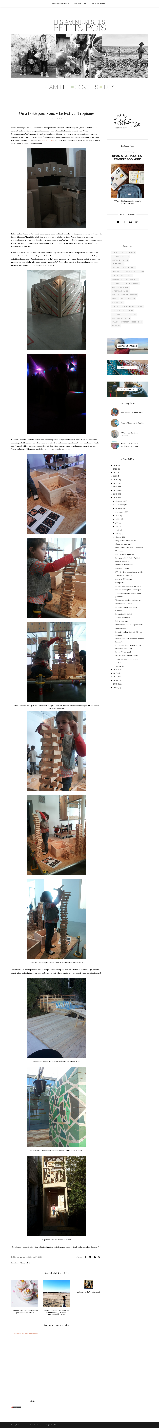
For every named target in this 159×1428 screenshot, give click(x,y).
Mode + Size (136, 322)
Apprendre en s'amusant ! (123, 268)
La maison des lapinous (122, 310)
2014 (115, 669)
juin (117, 522)
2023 (115, 469)
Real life (25, 1263)
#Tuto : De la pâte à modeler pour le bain (129, 445)
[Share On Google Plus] (100, 1257)
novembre (120, 505)
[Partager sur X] (90, 1257)
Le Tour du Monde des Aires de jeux (128, 306)
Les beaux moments (120, 256)
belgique (116, 326)
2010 (115, 684)
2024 (115, 465)
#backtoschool (128, 299)
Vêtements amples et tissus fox (128, 600)
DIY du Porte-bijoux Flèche (126, 656)
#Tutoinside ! (117, 264)
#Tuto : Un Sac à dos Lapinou (129, 434)
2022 (115, 472)
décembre (120, 501)
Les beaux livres (119, 283)
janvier (118, 666)
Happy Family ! (121, 628)
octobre (119, 508)
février (118, 537)
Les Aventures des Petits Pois (27, 1425)
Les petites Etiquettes (124, 554)
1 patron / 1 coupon (123, 575)
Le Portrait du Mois (120, 291)
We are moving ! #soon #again (128, 590)
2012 (115, 677)
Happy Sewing (128, 252)
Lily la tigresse (121, 621)
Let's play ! (134, 283)
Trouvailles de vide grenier (124, 295)
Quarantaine (117, 303)
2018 (115, 487)
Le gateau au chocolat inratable (128, 586)
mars (118, 533)
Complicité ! (120, 583)
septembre (120, 512)
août (117, 515)
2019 (115, 483)
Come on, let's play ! (123, 544)
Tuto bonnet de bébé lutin (131, 412)
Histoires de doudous (124, 565)
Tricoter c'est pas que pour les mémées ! (130, 272)
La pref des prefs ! (123, 652)
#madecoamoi (118, 279)
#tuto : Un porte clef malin (132, 423)
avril (117, 530)
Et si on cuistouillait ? (122, 275)
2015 (115, 497)
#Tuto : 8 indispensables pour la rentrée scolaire (127, 202)
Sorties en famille (120, 260)
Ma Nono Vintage (122, 568)
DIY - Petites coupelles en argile (129, 572)
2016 (115, 494)
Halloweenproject (120, 322)
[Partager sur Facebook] (86, 1257)
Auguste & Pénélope (123, 579)
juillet (118, 519)
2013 (115, 673)
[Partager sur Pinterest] (95, 1257)
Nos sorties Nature (120, 287)
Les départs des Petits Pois (124, 314)
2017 (115, 490)
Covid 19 (115, 299)
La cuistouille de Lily (123, 614)
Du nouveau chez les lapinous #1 (129, 625)
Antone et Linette (122, 617)
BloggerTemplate (51, 1425)
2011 (115, 680)
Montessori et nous (123, 604)
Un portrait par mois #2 (125, 540)
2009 (115, 687)
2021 (115, 476)
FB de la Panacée (47, 140)
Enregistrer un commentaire (26, 1333)
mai (117, 526)
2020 (115, 480)
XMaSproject (132, 279)
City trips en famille (121, 318)
